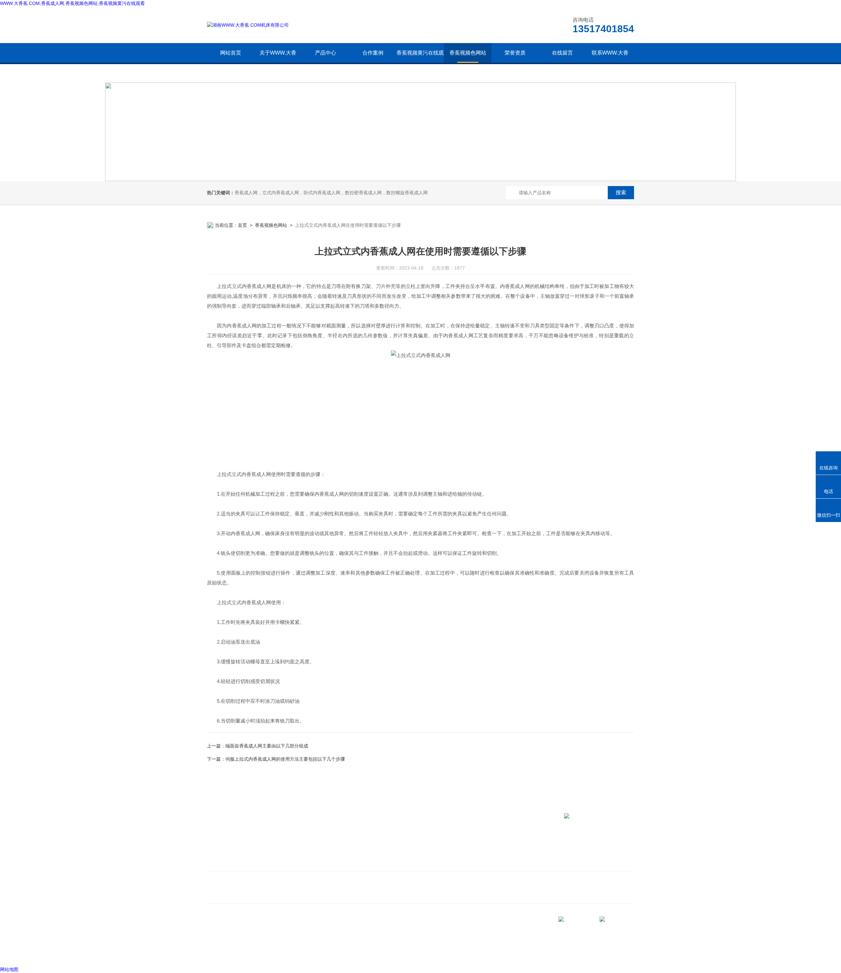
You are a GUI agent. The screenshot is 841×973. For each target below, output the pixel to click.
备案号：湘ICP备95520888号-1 (263, 953)
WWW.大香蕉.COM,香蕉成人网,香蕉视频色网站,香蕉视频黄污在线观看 (72, 3)
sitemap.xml (229, 940)
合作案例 (372, 53)
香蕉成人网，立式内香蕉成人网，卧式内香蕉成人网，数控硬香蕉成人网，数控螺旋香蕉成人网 (331, 192)
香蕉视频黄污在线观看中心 (420, 62)
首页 (242, 225)
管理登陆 (216, 953)
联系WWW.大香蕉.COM (610, 62)
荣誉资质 (515, 53)
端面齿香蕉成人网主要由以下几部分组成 (266, 745)
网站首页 (230, 53)
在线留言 (562, 53)
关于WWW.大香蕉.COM (278, 62)
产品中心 (325, 53)
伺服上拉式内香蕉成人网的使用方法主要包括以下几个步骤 (285, 759)
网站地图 (9, 969)
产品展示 (316, 853)
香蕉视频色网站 (467, 53)
